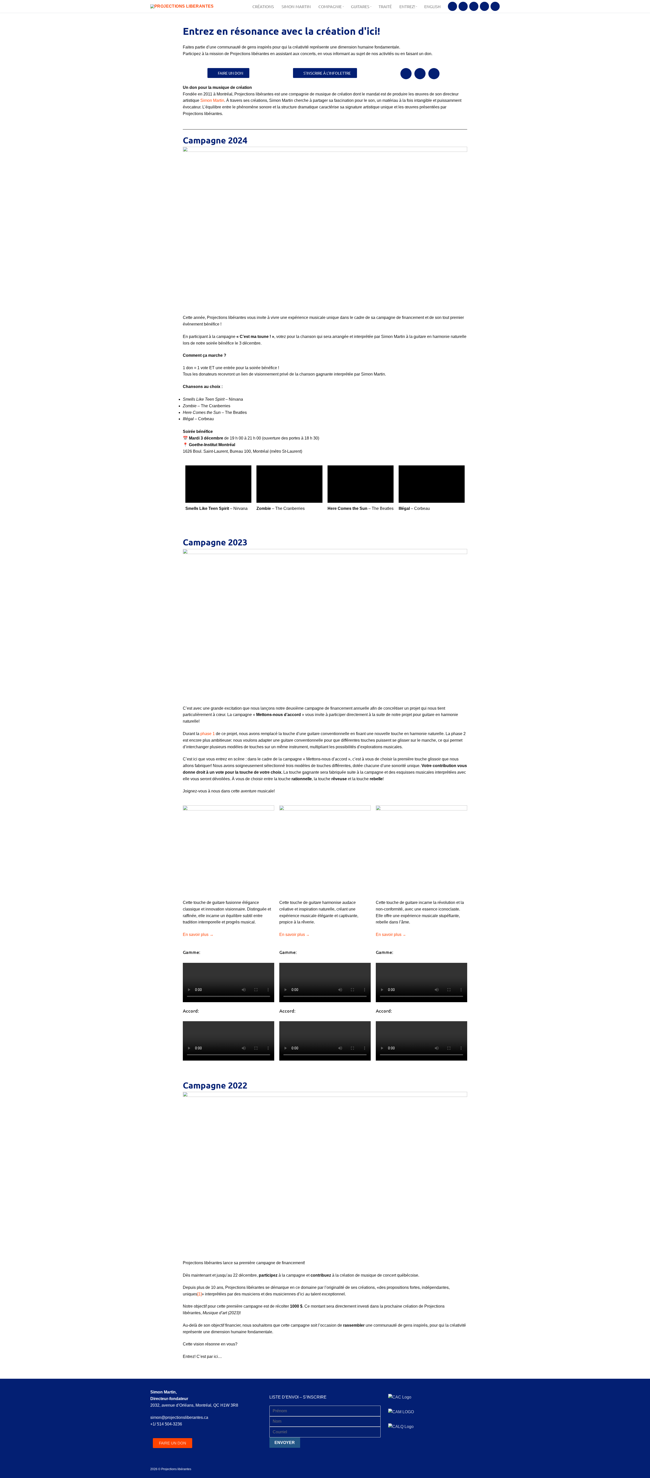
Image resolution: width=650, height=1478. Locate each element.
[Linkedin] (495, 6)
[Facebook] (452, 6)
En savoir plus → (198, 934)
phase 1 (207, 734)
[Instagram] (463, 6)
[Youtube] (473, 6)
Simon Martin (212, 100)
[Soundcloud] (484, 6)
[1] (199, 1294)
